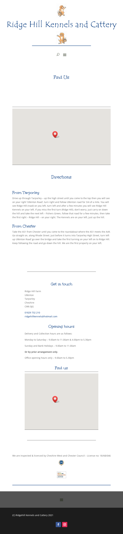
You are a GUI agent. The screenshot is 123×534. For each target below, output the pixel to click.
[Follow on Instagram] (64, 524)
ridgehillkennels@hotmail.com (41, 316)
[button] (56, 134)
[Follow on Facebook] (58, 524)
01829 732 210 (32, 312)
